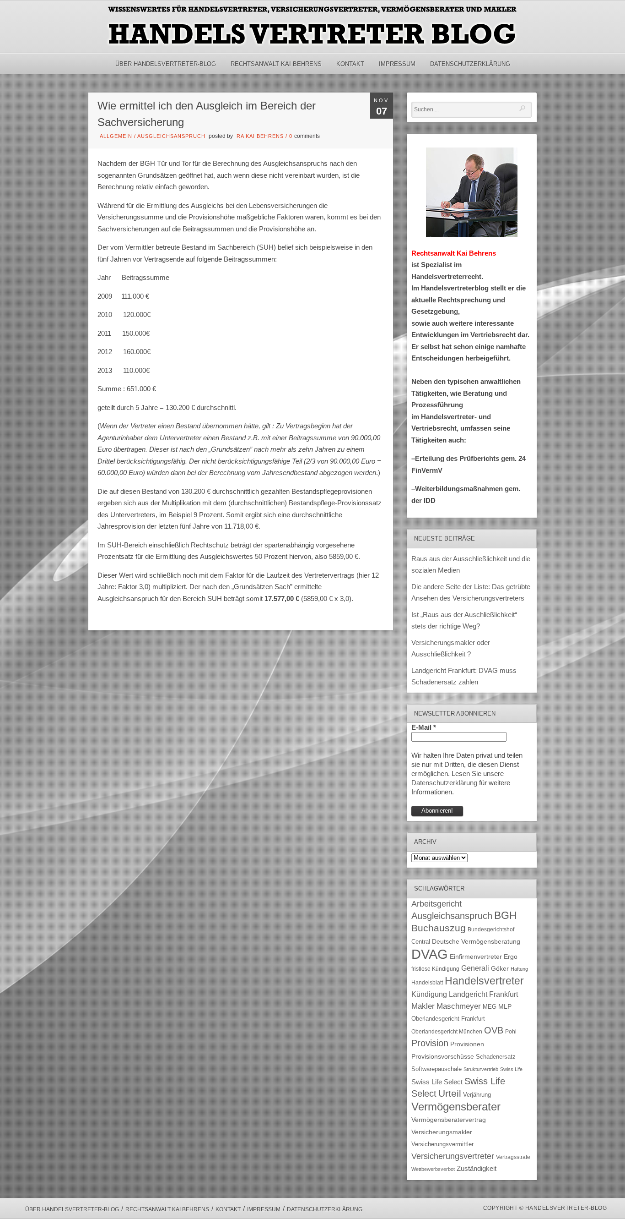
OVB (493, 1030)
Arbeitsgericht (436, 903)
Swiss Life (511, 1069)
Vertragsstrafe (513, 1157)
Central (420, 942)
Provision (429, 1043)
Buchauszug (438, 928)
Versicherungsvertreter (452, 1156)
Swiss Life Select (437, 1082)
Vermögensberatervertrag (448, 1119)
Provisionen (467, 1044)
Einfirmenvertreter (476, 956)
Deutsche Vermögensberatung (476, 941)
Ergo (510, 956)
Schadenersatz (496, 1057)
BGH (505, 915)
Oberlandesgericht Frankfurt (448, 1018)
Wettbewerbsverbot (433, 1169)
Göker (500, 968)
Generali (475, 968)
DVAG (429, 954)
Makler (423, 1006)
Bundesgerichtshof (491, 929)
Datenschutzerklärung (470, 63)
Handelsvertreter (484, 981)
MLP (505, 1006)
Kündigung (429, 994)
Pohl (511, 1031)
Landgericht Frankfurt (483, 994)
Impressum (397, 63)
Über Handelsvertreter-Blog (165, 63)
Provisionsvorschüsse (442, 1056)
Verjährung (477, 1095)
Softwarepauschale (436, 1069)
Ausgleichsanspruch (171, 136)
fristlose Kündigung (435, 969)
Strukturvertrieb (480, 1069)
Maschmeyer (458, 1006)
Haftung (519, 969)
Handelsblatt (427, 982)
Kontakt (350, 63)
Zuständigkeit (476, 1168)
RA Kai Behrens (260, 136)
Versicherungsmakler (441, 1132)
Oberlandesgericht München (446, 1031)
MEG (489, 1006)
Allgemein (116, 136)
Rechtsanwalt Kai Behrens (276, 63)
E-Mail (423, 727)
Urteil (449, 1093)
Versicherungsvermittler (442, 1144)
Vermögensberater (456, 1107)
